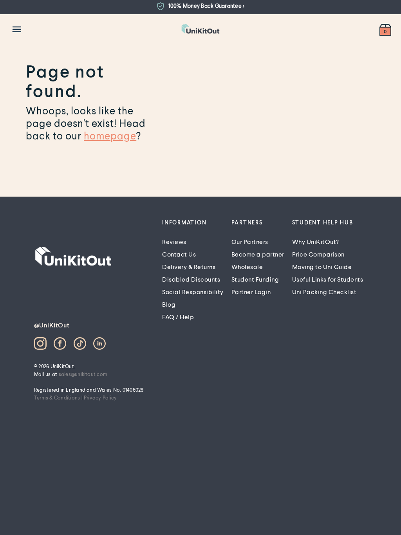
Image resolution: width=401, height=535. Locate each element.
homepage (110, 135)
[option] (200, 6)
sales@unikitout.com (83, 374)
